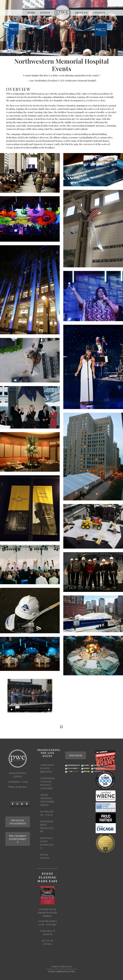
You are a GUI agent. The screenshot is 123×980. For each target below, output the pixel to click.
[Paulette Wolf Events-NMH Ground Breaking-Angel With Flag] (93, 228)
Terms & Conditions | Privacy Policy (61, 971)
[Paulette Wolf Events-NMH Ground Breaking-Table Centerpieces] (93, 526)
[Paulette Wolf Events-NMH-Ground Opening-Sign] (30, 508)
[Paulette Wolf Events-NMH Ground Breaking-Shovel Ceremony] (93, 572)
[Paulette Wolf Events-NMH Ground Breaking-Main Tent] (93, 613)
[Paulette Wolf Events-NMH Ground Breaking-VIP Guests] (30, 407)
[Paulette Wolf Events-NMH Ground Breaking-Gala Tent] (30, 654)
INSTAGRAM (75, 755)
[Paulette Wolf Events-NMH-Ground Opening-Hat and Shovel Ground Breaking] (30, 610)
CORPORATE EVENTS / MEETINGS (47, 768)
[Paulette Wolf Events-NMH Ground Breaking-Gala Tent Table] (93, 655)
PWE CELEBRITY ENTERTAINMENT (17, 839)
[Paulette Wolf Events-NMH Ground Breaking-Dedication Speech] (30, 173)
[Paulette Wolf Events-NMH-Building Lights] (30, 289)
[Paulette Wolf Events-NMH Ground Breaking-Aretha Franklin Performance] (30, 219)
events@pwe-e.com (18, 781)
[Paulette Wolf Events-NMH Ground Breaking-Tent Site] (93, 456)
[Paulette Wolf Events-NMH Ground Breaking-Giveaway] (93, 169)
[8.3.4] (93, 367)
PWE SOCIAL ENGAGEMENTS (17, 822)
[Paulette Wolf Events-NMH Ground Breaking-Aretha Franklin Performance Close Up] (93, 296)
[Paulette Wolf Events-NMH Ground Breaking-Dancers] (30, 564)
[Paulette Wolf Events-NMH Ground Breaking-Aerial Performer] (30, 360)
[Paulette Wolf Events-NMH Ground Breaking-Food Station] (30, 452)
